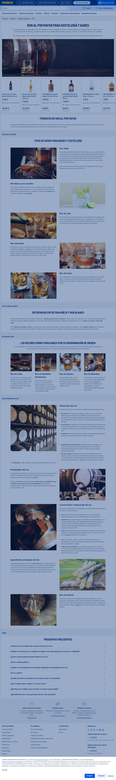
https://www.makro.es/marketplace (12, 762)
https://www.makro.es (41, 759)
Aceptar (90, 776)
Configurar (111, 776)
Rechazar (101, 776)
